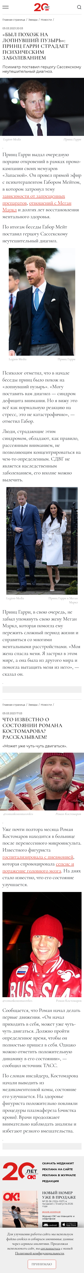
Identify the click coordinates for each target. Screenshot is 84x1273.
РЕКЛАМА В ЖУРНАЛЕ (59, 1175)
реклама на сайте (57, 1169)
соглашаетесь (50, 1248)
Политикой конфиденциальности (39, 1253)
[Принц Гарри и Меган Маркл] (42, 541)
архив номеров (51, 1211)
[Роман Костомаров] (42, 944)
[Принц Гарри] (42, 302)
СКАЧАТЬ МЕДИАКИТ (58, 1163)
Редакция (50, 1181)
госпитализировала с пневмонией (37, 857)
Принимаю (42, 1264)
